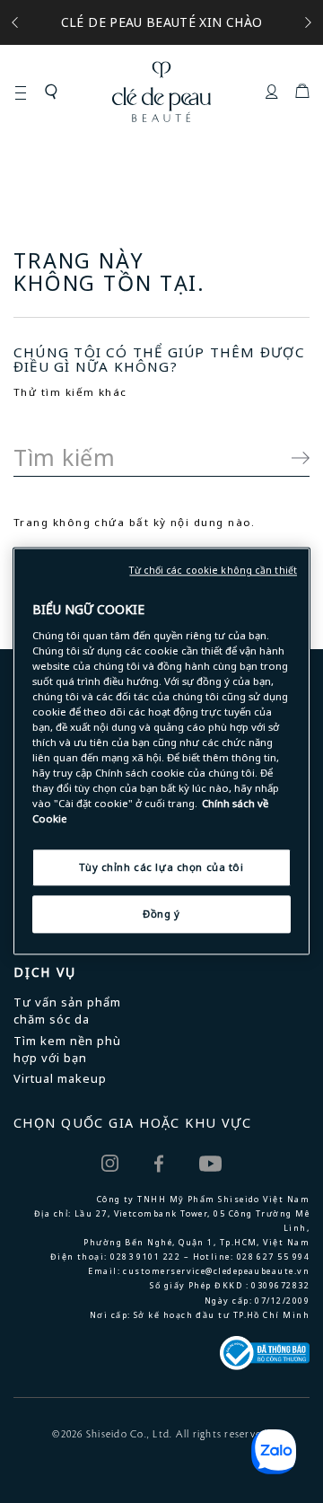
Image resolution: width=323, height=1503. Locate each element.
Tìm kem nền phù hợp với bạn (67, 1049)
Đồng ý (161, 914)
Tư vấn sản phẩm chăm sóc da (67, 1010)
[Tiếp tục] (292, 457)
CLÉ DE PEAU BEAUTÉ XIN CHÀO (161, 22)
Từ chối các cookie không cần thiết (213, 570)
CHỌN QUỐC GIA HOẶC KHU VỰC (132, 1122)
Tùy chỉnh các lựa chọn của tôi (161, 868)
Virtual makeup (60, 1078)
